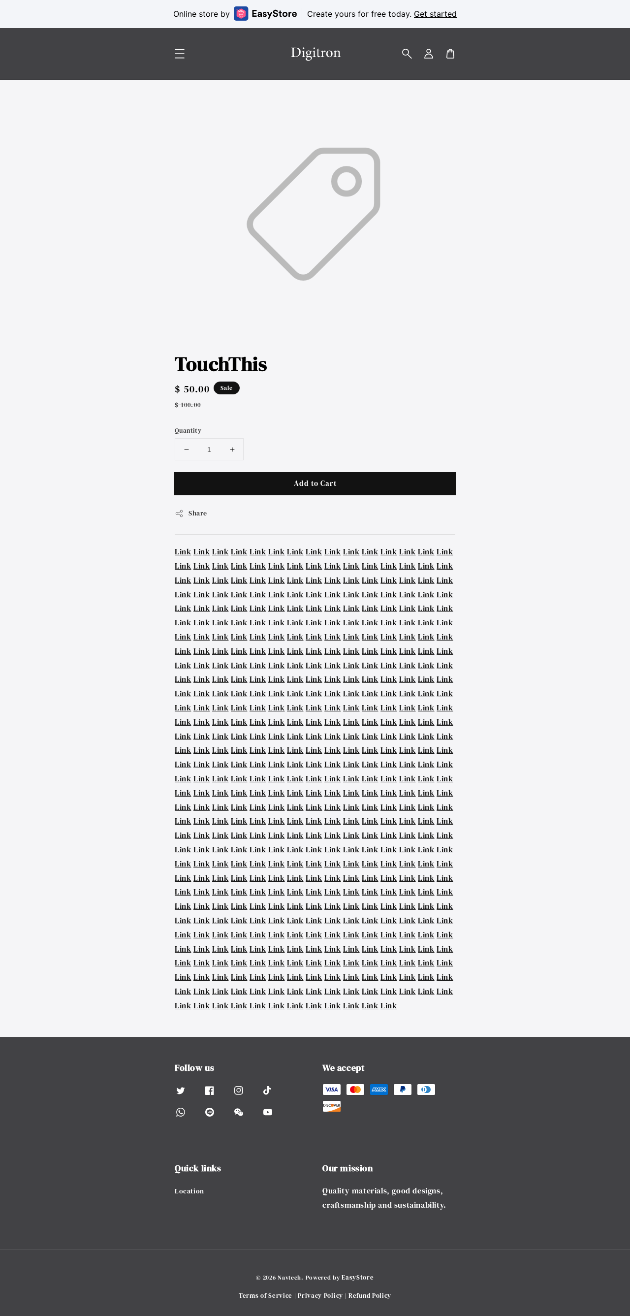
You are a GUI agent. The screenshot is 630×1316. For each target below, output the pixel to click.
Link (183, 551)
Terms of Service (265, 1295)
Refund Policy (369, 1295)
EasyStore (358, 1277)
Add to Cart (315, 483)
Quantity (188, 430)
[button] (407, 54)
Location (189, 1191)
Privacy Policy (320, 1295)
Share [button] (198, 513)
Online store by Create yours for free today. (315, 14)
